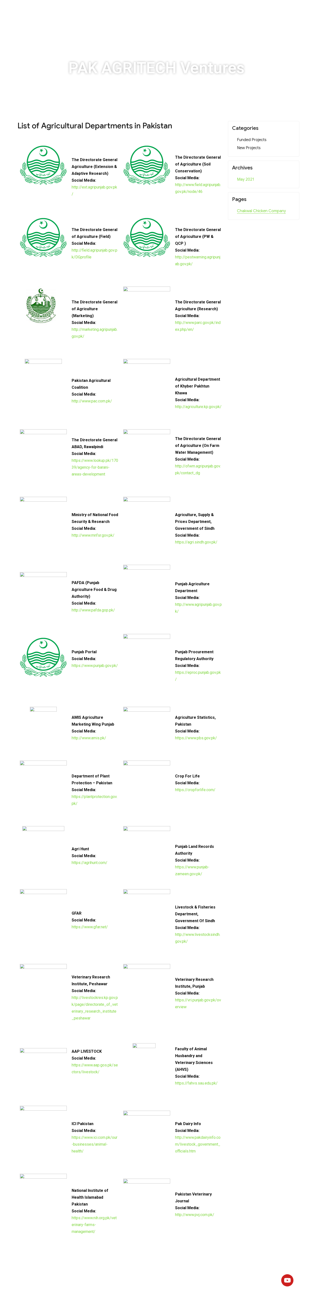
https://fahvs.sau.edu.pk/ (196, 1083)
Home (65, 10)
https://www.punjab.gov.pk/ (95, 665)
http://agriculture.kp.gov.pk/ (198, 406)
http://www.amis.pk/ (89, 738)
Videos (246, 10)
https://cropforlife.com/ (195, 789)
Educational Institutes (127, 10)
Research (221, 10)
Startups (89, 10)
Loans (197, 10)
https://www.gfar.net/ (90, 927)
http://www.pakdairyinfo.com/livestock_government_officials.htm (198, 1144)
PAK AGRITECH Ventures (156, 68)
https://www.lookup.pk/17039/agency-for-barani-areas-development (95, 467)
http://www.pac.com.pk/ (92, 401)
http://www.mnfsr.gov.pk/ (93, 535)
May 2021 (245, 179)
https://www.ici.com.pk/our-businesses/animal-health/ (94, 1144)
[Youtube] (287, 1280)
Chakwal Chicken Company (261, 211)
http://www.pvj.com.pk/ (194, 1214)
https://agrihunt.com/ (89, 862)
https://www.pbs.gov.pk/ (196, 738)
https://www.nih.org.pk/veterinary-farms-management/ (94, 1225)
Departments (169, 10)
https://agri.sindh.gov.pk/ (196, 542)
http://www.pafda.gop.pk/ (93, 610)
